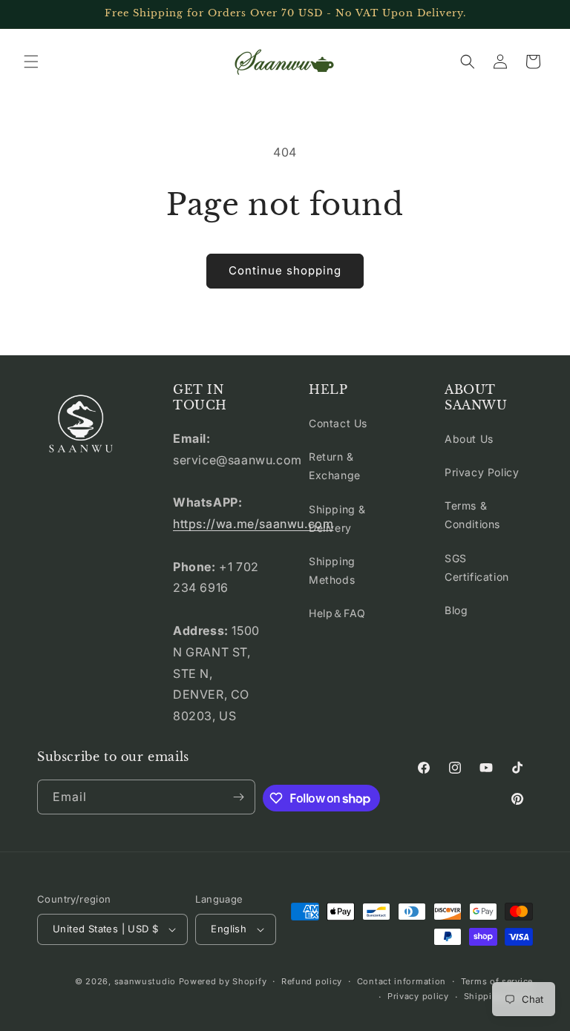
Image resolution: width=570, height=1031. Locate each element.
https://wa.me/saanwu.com (253, 523)
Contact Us (338, 423)
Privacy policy (418, 996)
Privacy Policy (482, 472)
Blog (456, 610)
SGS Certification (477, 567)
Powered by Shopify (223, 981)
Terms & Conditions (472, 514)
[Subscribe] (238, 797)
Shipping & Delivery (337, 518)
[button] (31, 61)
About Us (469, 438)
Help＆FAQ (337, 613)
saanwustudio (145, 981)
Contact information (401, 981)
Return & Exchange (335, 465)
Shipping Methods (332, 570)
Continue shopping (285, 270)
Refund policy (311, 981)
